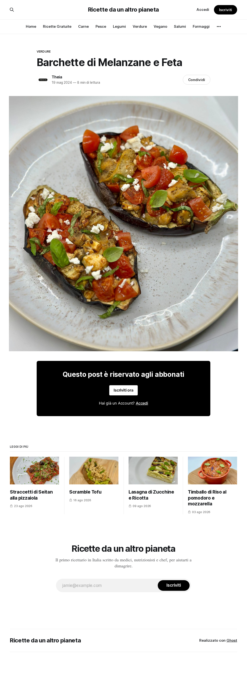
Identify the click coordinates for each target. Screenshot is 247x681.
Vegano (160, 26)
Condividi (196, 79)
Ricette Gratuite (57, 26)
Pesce (101, 26)
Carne (83, 26)
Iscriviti (225, 9)
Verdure (140, 26)
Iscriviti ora (123, 390)
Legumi (119, 26)
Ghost (231, 640)
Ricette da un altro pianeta (123, 10)
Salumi (180, 26)
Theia (57, 77)
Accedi (203, 9)
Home (31, 26)
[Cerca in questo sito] (11, 10)
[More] (219, 26)
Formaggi (201, 26)
